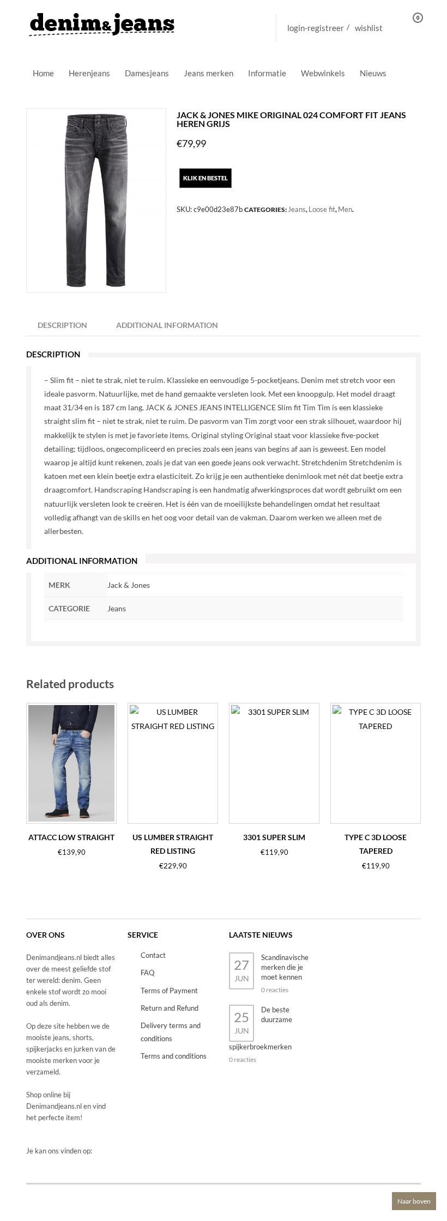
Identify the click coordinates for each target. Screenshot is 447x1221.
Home (43, 73)
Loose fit (322, 209)
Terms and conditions (174, 1056)
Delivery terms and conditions (171, 1031)
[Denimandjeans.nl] (102, 21)
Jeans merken (208, 73)
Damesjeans (147, 73)
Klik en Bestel (205, 177)
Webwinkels (323, 73)
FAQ (147, 972)
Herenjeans (89, 73)
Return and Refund (169, 1008)
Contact (153, 955)
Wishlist (369, 28)
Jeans (297, 209)
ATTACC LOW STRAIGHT (71, 837)
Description (62, 325)
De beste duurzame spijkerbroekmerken (260, 1028)
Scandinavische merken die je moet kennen (285, 967)
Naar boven (414, 1201)
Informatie (267, 73)
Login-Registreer (315, 28)
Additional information (167, 325)
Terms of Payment (169, 990)
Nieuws (373, 73)
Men (345, 209)
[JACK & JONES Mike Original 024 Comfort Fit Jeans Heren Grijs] (96, 200)
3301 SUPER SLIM (274, 837)
